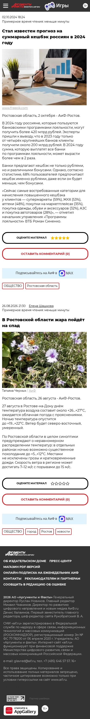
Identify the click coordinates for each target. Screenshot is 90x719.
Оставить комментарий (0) (45, 254)
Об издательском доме (24, 561)
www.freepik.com (15, 108)
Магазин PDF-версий (21, 567)
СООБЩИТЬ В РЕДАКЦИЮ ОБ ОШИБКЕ (34, 584)
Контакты (12, 578)
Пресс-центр (60, 561)
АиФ (32, 391)
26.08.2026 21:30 (14, 306)
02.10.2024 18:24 (13, 17)
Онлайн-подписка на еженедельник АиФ (40, 573)
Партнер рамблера (39, 698)
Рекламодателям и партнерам (52, 578)
